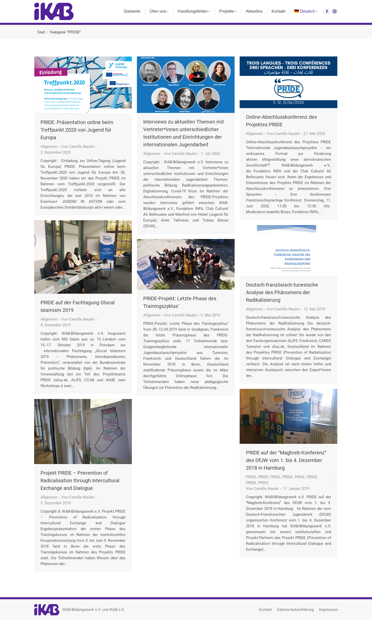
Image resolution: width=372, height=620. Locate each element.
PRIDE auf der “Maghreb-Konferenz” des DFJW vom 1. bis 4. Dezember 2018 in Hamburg (286, 460)
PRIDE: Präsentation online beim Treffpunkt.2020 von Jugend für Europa (76, 130)
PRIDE (251, 477)
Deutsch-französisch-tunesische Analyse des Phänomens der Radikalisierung (282, 292)
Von (77, 146)
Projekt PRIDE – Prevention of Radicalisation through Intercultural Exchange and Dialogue (79, 480)
